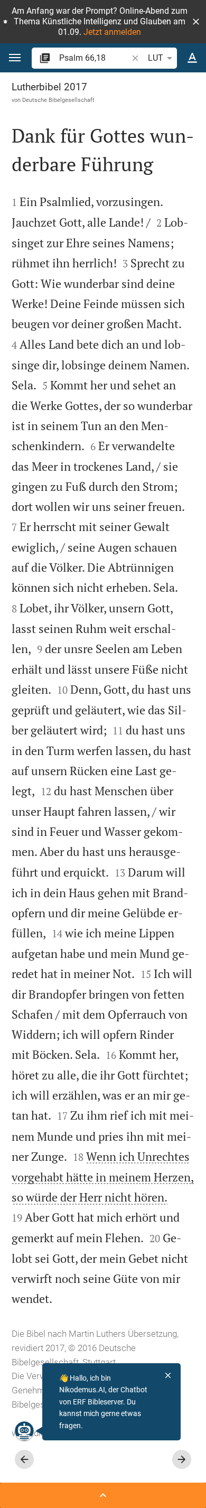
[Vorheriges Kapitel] (24, 1459)
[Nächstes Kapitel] (181, 1459)
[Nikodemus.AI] (24, 1430)
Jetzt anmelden (112, 32)
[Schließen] (168, 1375)
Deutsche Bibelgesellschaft (58, 100)
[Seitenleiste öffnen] (103, 1495)
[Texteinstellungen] (192, 58)
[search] (94, 58)
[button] (196, 21)
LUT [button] (155, 58)
